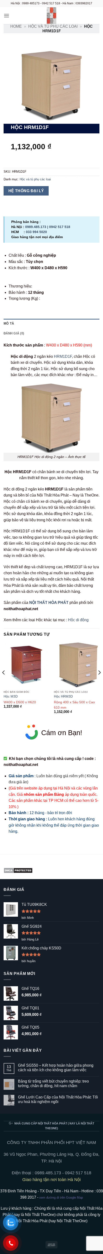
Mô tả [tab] (9, 323)
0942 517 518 (59, 227)
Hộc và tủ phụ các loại (53, 26)
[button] (6, 15)
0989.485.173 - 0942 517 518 (63, 1172)
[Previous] (4, 682)
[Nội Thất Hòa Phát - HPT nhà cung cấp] (51, 15)
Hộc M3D (11, 696)
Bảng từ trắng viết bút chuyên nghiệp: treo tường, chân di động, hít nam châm (53, 1083)
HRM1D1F (63, 356)
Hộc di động (78, 620)
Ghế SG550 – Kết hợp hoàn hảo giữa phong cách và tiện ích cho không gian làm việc (55, 1067)
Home (16, 26)
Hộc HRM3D (63, 696)
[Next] (99, 682)
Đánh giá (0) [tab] (14, 333)
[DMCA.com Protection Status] (18, 870)
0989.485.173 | (37, 227)
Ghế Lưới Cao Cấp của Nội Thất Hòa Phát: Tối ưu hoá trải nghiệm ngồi (58, 1099)
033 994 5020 (36, 232)
